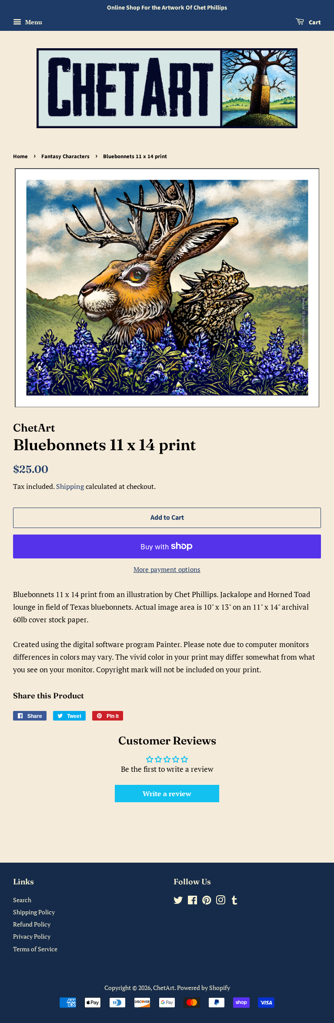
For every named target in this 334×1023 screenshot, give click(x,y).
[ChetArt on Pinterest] (206, 901)
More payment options (167, 569)
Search (22, 900)
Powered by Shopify (203, 987)
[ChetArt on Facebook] (192, 901)
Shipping (70, 486)
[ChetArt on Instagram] (220, 901)
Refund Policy (31, 924)
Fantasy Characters (65, 156)
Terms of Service (35, 949)
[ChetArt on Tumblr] (234, 901)
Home (20, 156)
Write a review (167, 793)
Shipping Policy (34, 912)
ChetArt (163, 987)
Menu (32, 22)
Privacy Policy (31, 936)
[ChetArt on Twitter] (178, 901)
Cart (314, 22)
